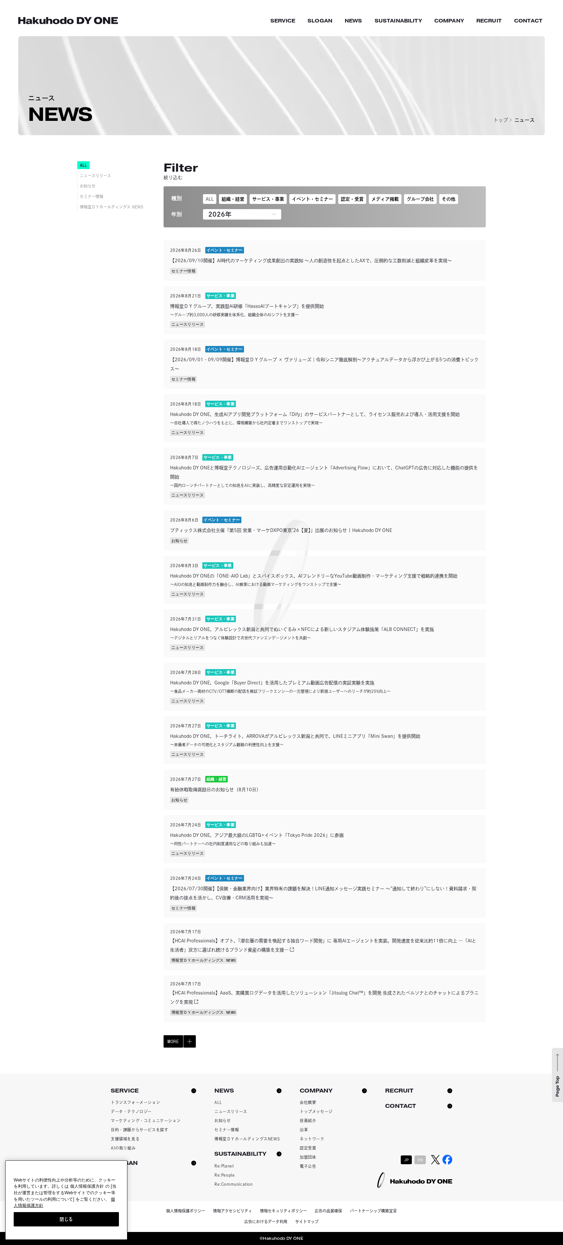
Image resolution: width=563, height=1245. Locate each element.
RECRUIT (489, 21)
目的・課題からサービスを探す (139, 1130)
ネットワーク (312, 1139)
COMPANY (449, 21)
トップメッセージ (316, 1111)
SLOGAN (320, 21)
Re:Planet (224, 1166)
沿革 (304, 1130)
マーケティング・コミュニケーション (145, 1121)
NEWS (353, 21)
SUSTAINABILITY (398, 21)
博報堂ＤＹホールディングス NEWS (111, 207)
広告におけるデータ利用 (265, 1222)
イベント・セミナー (312, 199)
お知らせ (87, 186)
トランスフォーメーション (135, 1102)
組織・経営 (233, 199)
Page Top (557, 1086)
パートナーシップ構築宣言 (373, 1211)
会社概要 (308, 1102)
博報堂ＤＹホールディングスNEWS (247, 1139)
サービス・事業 (268, 199)
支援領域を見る (125, 1139)
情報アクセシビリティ (232, 1211)
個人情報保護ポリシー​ (185, 1211)
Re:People (224, 1175)
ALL (210, 199)
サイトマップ (307, 1222)
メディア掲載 (385, 199)
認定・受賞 (352, 199)
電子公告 (308, 1166)
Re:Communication (233, 1184)
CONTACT (528, 21)
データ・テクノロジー (131, 1111)
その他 (448, 199)
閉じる (66, 1219)
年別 (176, 214)
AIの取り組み (123, 1148)
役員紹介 (308, 1121)
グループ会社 (420, 199)
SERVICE (282, 21)
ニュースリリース (95, 176)
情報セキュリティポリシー (283, 1211)
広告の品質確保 (328, 1211)
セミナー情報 (91, 196)
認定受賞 (308, 1148)
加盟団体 (308, 1157)
